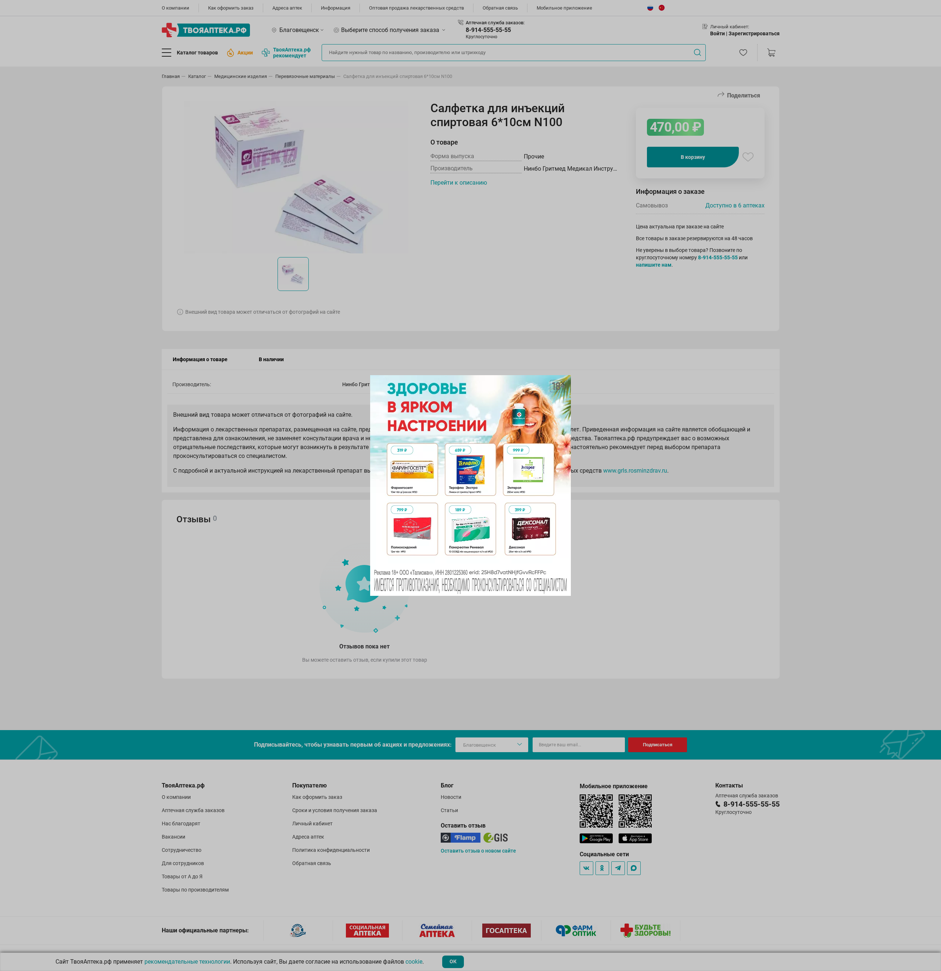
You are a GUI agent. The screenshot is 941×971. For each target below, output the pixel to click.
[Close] (563, 383)
